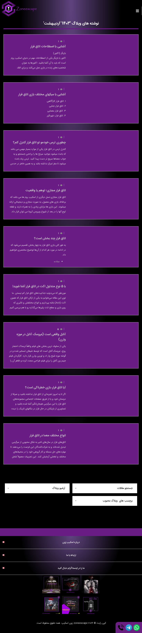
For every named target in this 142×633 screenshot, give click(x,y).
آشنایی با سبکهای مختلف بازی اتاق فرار (42, 94)
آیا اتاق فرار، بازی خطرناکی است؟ (45, 387)
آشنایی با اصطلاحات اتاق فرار (48, 46)
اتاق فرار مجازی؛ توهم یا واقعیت (45, 190)
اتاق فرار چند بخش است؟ (50, 238)
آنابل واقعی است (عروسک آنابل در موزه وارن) (41, 337)
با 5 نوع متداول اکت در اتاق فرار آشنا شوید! (39, 286)
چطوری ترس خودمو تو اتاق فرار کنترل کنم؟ (39, 142)
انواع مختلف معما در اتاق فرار (48, 435)
